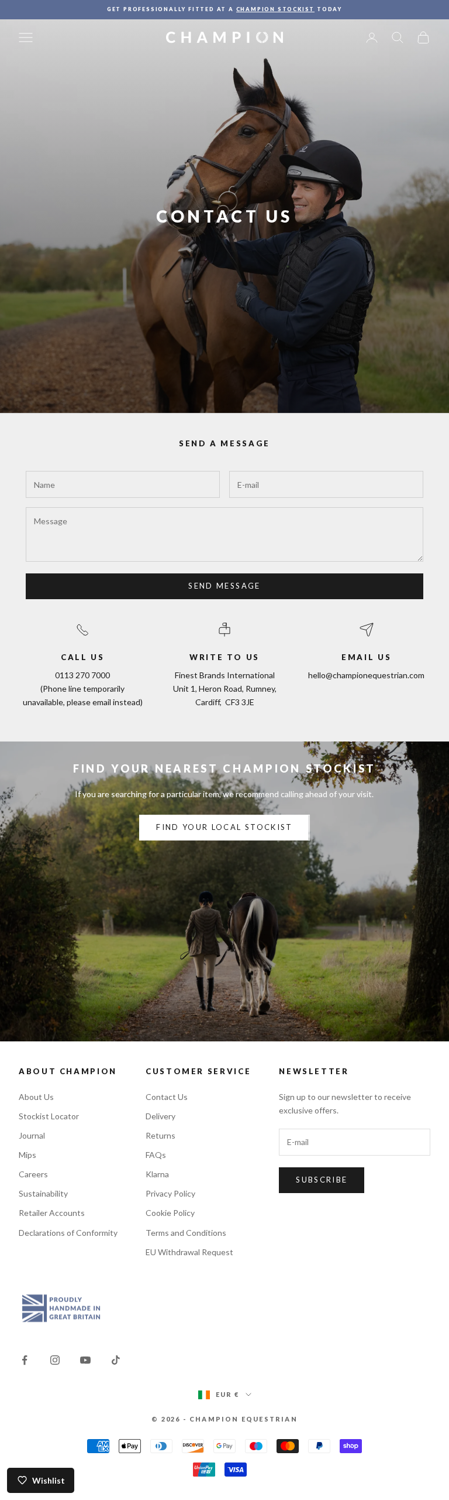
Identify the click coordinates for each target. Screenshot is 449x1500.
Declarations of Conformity (68, 1233)
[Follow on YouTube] (85, 1360)
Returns (160, 1135)
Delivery (160, 1116)
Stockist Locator (49, 1116)
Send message (224, 585)
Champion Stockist (275, 9)
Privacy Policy (170, 1193)
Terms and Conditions (186, 1233)
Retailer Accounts (52, 1213)
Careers (33, 1174)
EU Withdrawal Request (189, 1252)
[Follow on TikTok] (116, 1360)
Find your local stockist (224, 827)
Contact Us (167, 1097)
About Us (36, 1097)
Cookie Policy (170, 1213)
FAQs (156, 1155)
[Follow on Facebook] (24, 1360)
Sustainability (43, 1193)
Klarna (157, 1174)
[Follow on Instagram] (55, 1360)
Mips (27, 1155)
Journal (32, 1135)
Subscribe (321, 1179)
